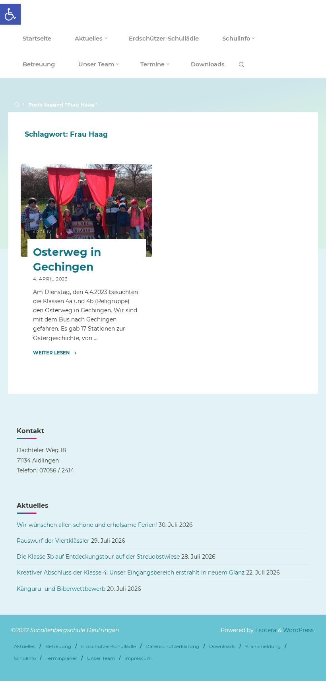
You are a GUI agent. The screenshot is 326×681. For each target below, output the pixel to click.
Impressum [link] (137, 658)
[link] (10, 14)
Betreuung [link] (58, 646)
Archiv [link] (42, 232)
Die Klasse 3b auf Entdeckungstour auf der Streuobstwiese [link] (98, 556)
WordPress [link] (298, 630)
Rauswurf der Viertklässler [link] (53, 540)
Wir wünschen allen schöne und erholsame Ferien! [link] (87, 524)
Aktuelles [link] (24, 646)
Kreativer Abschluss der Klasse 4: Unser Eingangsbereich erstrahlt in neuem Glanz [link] (130, 572)
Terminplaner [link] (61, 658)
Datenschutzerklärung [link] (172, 646)
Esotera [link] (265, 630)
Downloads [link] (222, 646)
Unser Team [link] (101, 658)
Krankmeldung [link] (263, 646)
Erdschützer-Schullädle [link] (108, 646)
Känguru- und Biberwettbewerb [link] (61, 588)
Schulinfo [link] (25, 658)
